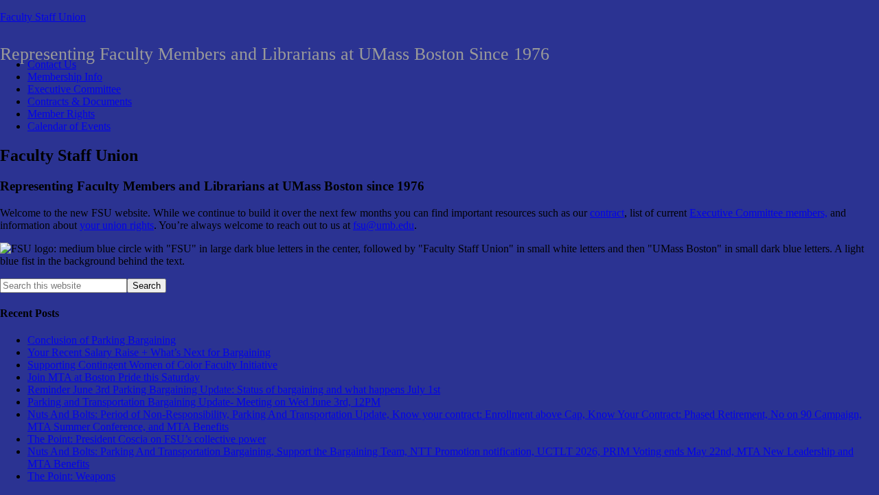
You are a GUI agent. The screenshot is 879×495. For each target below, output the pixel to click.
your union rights (117, 225)
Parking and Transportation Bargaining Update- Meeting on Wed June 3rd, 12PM (203, 402)
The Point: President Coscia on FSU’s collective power (146, 439)
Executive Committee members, (758, 213)
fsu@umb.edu (383, 225)
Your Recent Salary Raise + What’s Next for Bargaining (149, 352)
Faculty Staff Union (43, 17)
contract (607, 213)
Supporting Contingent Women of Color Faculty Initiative (152, 365)
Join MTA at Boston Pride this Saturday (113, 377)
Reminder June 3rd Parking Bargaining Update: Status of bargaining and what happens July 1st (233, 389)
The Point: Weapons (71, 476)
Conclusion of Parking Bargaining (101, 340)
